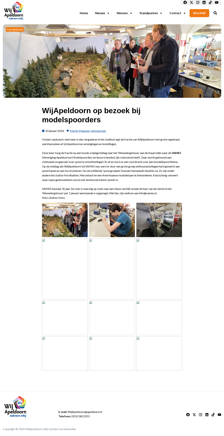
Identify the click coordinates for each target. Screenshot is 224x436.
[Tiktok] (210, 2)
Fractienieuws (14, 29)
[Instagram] (198, 2)
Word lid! (199, 13)
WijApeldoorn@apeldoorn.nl (85, 411)
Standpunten (148, 13)
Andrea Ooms (57, 197)
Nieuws (100, 13)
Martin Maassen (80, 130)
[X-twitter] (191, 2)
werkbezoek (98, 130)
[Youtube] (216, 2)
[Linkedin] (204, 2)
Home (84, 13)
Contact (175, 13)
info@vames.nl (148, 193)
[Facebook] (185, 2)
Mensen (122, 13)
